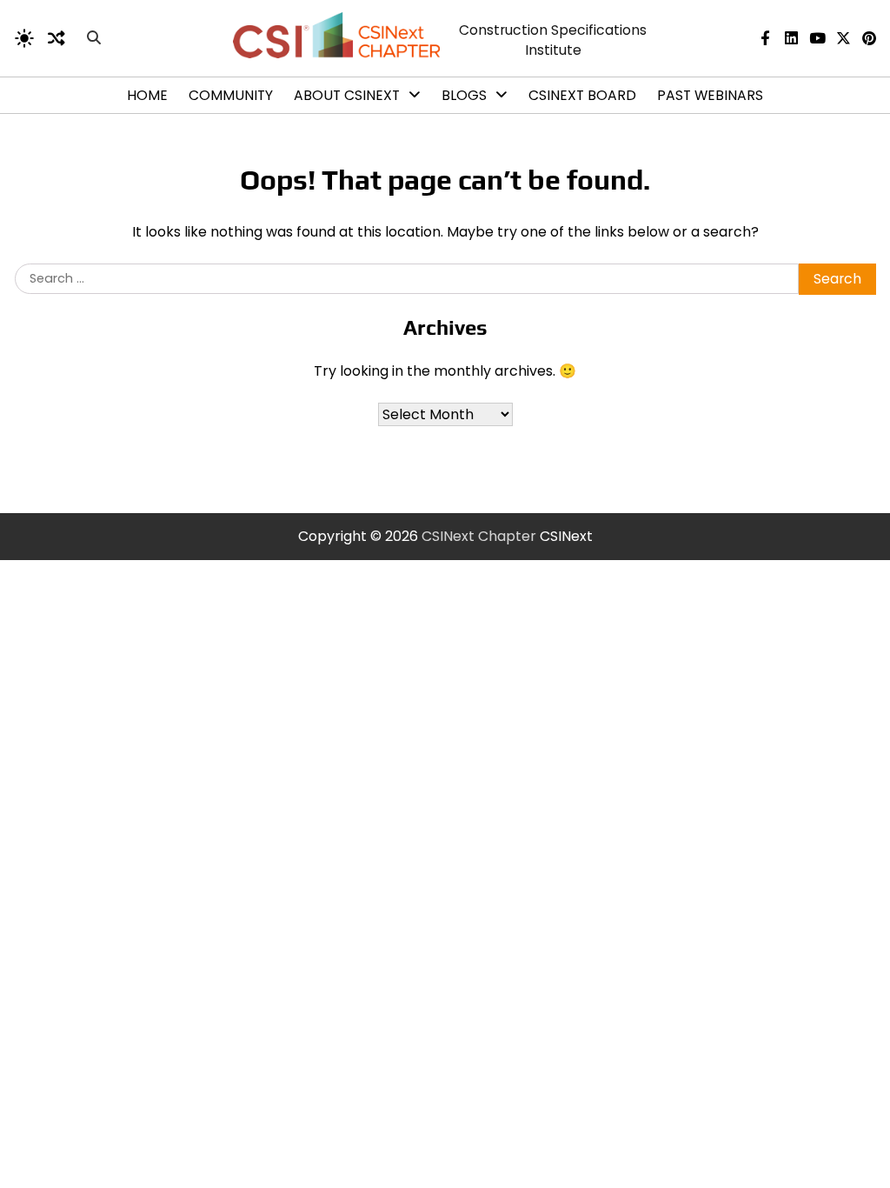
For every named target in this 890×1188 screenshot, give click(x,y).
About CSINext (347, 95)
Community (231, 95)
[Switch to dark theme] (24, 38)
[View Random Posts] (56, 38)
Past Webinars (710, 95)
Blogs (464, 95)
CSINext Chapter (479, 536)
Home (147, 95)
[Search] (94, 38)
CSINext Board (582, 95)
